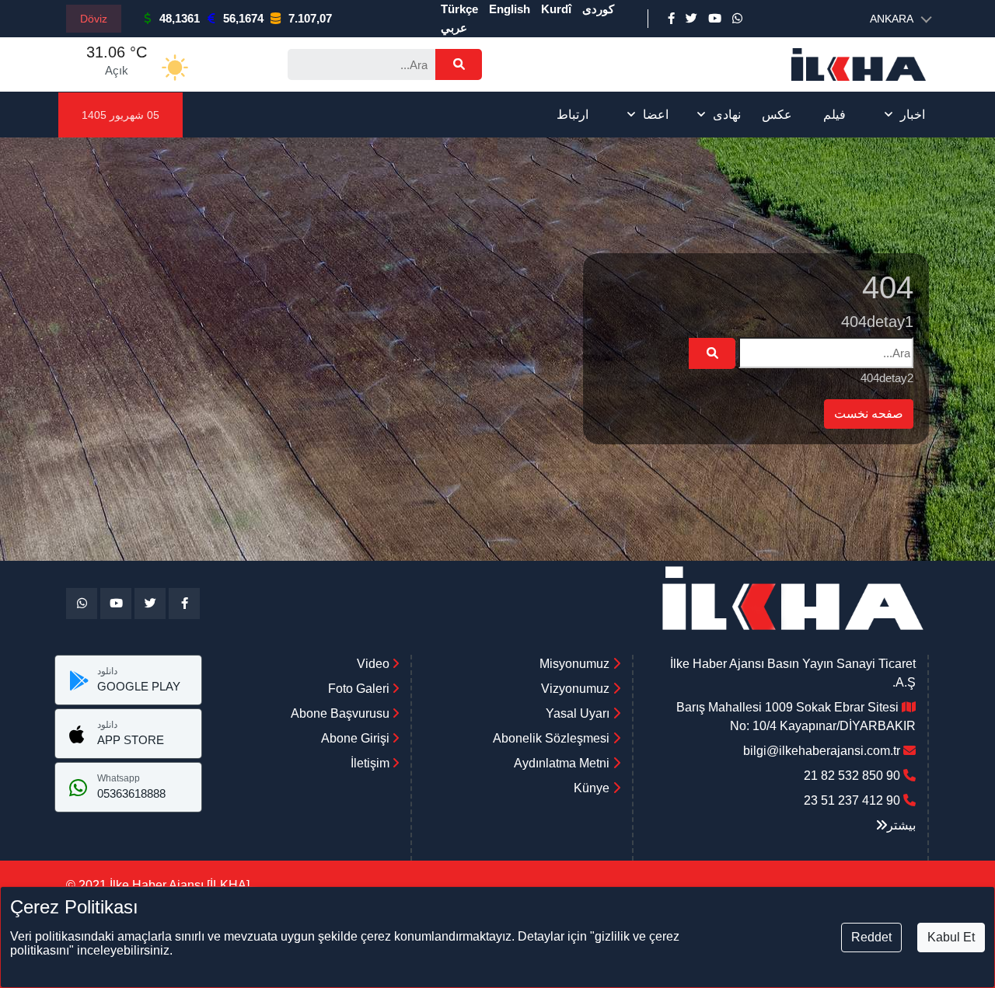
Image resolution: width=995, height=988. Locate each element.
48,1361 (179, 18)
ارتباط (572, 114)
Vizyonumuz (575, 688)
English (509, 9)
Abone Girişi (357, 738)
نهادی (727, 114)
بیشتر (901, 825)
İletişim (372, 763)
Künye (591, 788)
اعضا (656, 114)
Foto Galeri (360, 688)
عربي (454, 27)
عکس (777, 114)
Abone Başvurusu (342, 713)
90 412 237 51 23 (852, 800)
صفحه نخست (868, 413)
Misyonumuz (574, 663)
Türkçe (459, 9)
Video (375, 663)
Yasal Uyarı (577, 713)
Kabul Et (951, 937)
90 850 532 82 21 (852, 775)
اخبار (912, 114)
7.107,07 (310, 18)
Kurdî (556, 9)
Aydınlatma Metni (561, 763)
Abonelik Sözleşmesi (551, 738)
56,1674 (243, 18)
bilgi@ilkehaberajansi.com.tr (821, 750)
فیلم (834, 114)
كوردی (598, 9)
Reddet (871, 937)
